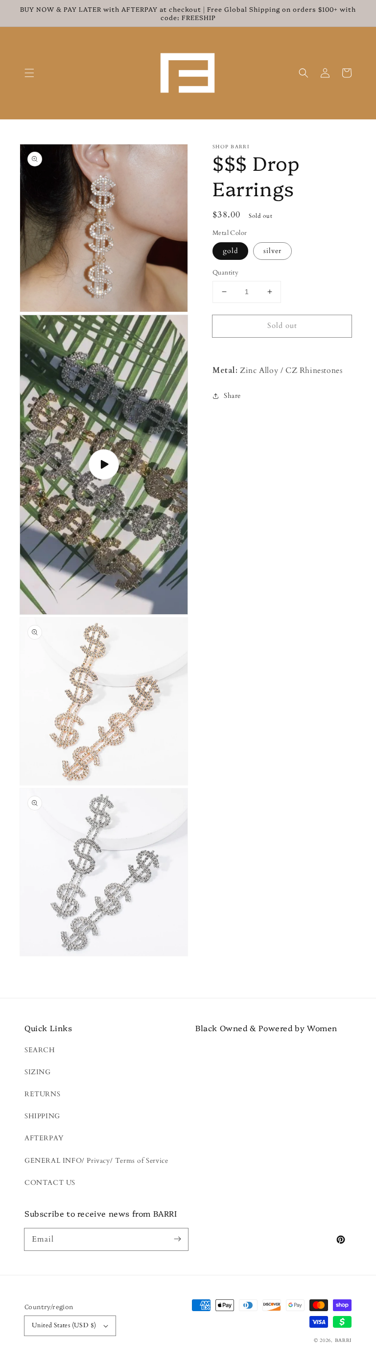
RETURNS (42, 1094)
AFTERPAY (44, 1138)
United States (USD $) (64, 1325)
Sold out (282, 325)
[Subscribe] (177, 1239)
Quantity (225, 272)
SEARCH (39, 1050)
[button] (29, 73)
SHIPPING (42, 1116)
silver (272, 250)
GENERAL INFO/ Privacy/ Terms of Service (96, 1160)
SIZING (37, 1072)
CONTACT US (49, 1182)
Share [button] (232, 395)
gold (230, 250)
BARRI (343, 1340)
